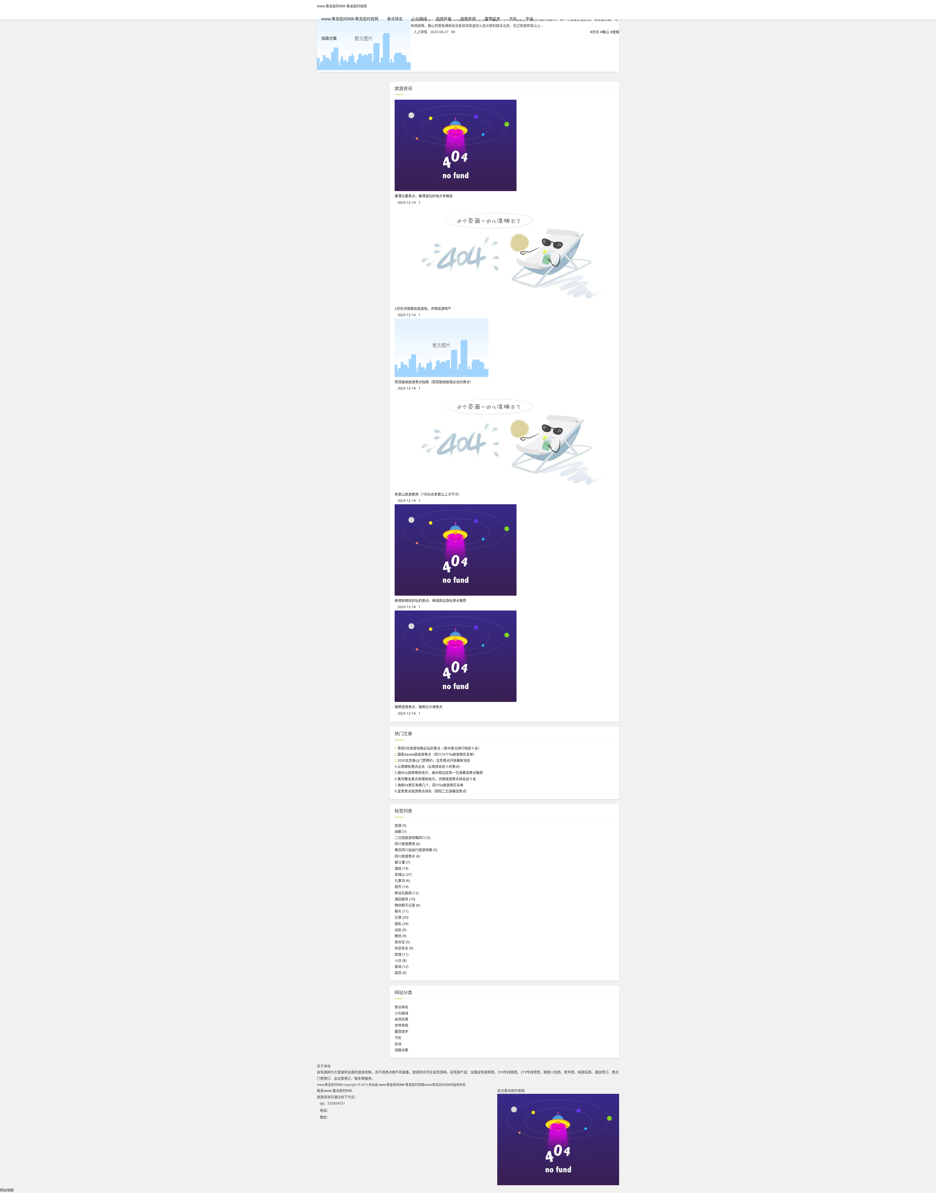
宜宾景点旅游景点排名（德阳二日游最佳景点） (433, 791)
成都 (400, 831)
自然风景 (443, 18)
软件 (401, 886)
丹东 (595, 31)
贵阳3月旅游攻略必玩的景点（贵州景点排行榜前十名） (439, 748)
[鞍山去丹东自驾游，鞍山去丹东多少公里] (364, 69)
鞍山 (605, 31)
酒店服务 (405, 899)
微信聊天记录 (407, 905)
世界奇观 (468, 18)
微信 (400, 935)
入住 (400, 960)
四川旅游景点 (407, 856)
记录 (401, 917)
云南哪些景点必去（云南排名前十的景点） (430, 766)
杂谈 (529, 18)
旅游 (400, 825)
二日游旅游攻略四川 (412, 837)
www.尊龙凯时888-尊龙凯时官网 (342, 6)
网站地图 (7, 1190)
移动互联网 (407, 893)
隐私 (401, 923)
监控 (400, 972)
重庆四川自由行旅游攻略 (416, 849)
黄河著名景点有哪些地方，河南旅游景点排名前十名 (437, 778)
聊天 (401, 911)
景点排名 (395, 18)
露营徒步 (492, 18)
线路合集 (329, 38)
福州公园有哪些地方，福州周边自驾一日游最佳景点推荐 (440, 772)
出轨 (400, 929)
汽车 (513, 18)
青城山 (403, 874)
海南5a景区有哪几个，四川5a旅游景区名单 (430, 785)
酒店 (401, 868)
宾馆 (401, 954)
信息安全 (404, 948)
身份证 (402, 942)
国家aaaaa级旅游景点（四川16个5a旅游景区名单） (437, 754)
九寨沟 (402, 880)
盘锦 (615, 31)
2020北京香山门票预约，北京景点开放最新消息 (434, 760)
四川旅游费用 (407, 843)
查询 (401, 966)
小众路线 (419, 18)
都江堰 (402, 862)
